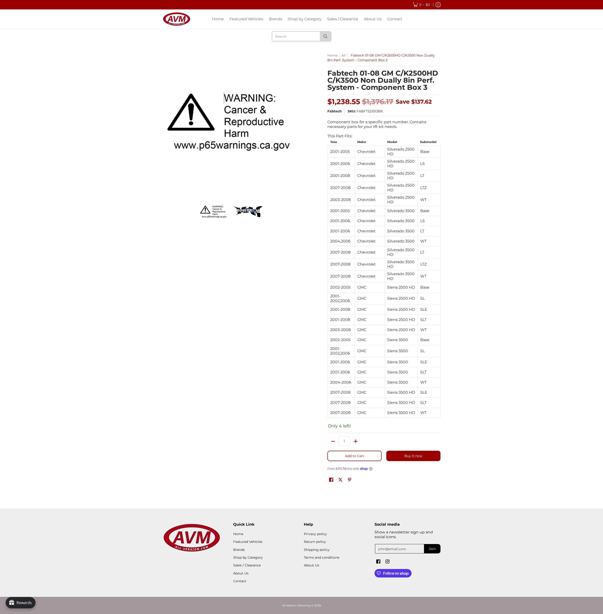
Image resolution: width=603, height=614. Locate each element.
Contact (239, 581)
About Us (241, 573)
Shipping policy (317, 550)
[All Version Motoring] (177, 19)
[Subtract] (333, 441)
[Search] (325, 36)
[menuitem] (421, 4)
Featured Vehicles (247, 542)
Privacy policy (315, 534)
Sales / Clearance (247, 565)
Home (332, 55)
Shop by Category (248, 557)
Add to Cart (354, 456)
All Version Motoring (296, 605)
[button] (331, 480)
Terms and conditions (321, 557)
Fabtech (334, 111)
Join (432, 549)
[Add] (355, 441)
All (344, 55)
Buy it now (413, 456)
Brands (239, 550)
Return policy (315, 542)
